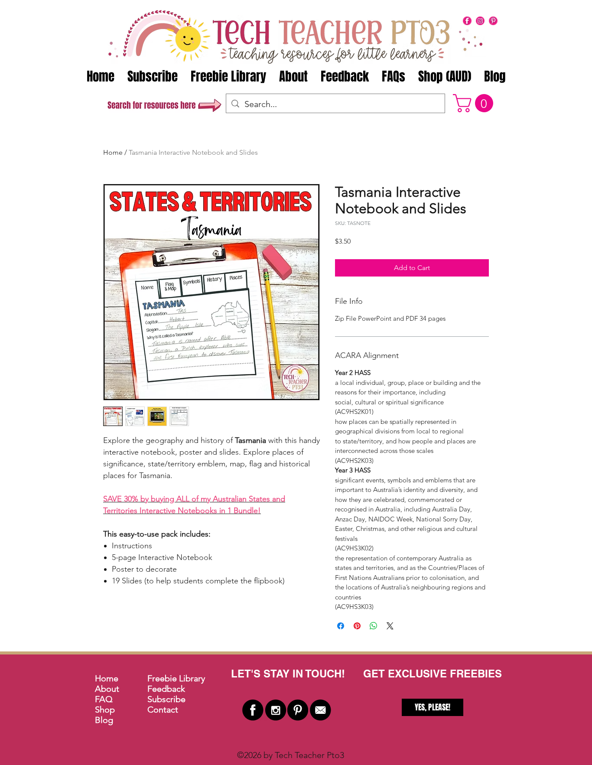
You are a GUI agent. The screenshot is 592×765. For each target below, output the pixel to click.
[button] (475, 103)
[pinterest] (493, 20)
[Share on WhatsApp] (373, 626)
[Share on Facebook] (340, 626)
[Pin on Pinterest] (357, 626)
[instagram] (480, 20)
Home (113, 152)
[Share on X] (390, 626)
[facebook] (467, 20)
